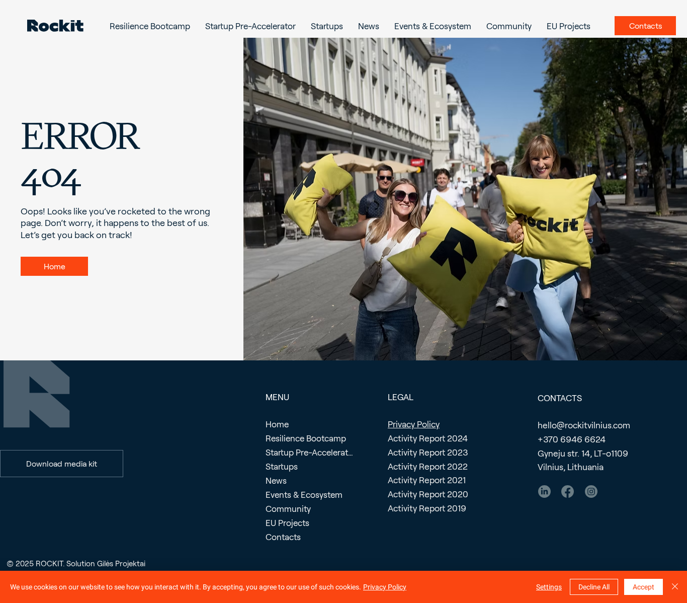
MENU (277, 397)
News (276, 480)
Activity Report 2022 (428, 466)
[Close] (675, 587)
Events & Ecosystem (304, 494)
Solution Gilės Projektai (105, 563)
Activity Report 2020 (428, 494)
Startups (282, 466)
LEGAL (400, 397)
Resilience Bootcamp (306, 438)
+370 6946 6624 (572, 439)
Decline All (594, 587)
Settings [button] (549, 587)
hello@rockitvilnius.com (584, 425)
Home (277, 424)
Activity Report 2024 (428, 438)
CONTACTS (560, 398)
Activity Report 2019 (427, 508)
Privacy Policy (414, 424)
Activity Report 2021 (427, 480)
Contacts (283, 537)
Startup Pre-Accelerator (310, 452)
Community (288, 508)
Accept (643, 587)
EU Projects (287, 522)
